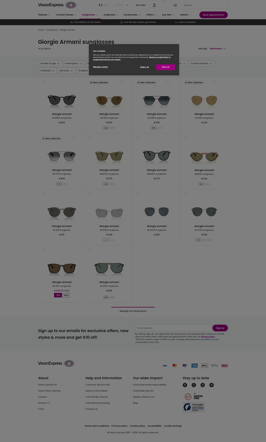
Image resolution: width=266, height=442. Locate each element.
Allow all (165, 67)
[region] (134, 59)
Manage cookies (100, 67)
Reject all (144, 67)
